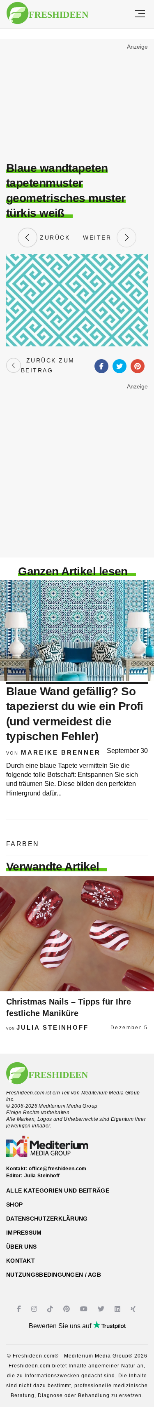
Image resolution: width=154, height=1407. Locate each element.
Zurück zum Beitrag (48, 365)
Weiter (100, 237)
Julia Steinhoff (52, 1027)
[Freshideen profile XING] (134, 1309)
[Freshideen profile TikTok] (51, 1309)
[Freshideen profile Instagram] (35, 1309)
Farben (22, 843)
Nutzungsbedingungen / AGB (53, 1274)
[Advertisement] (77, 101)
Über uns (21, 1246)
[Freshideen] (47, 13)
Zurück (53, 237)
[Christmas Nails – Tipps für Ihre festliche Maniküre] (77, 933)
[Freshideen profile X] (102, 1309)
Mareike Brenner (61, 752)
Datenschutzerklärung (47, 1218)
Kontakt (20, 1260)
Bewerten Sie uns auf (61, 1325)
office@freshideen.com (58, 1169)
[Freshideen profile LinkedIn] (118, 1309)
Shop (14, 1204)
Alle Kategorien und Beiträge (57, 1190)
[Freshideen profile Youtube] (85, 1309)
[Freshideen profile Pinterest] (67, 1309)
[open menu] (140, 14)
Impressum (24, 1232)
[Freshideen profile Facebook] (20, 1309)
